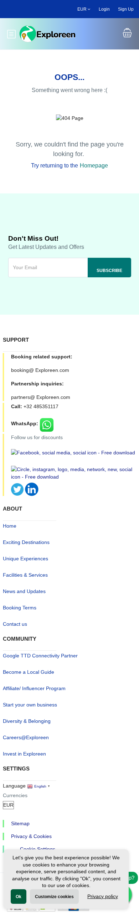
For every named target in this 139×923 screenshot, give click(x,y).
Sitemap (20, 823)
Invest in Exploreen (24, 754)
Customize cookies (54, 896)
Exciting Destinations (26, 542)
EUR (82, 9)
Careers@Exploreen (26, 737)
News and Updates (24, 591)
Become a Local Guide (28, 672)
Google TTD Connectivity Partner (40, 655)
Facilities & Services (25, 575)
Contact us (15, 624)
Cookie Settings (37, 849)
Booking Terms (19, 607)
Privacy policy (102, 896)
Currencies (15, 795)
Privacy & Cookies (31, 836)
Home (9, 526)
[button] (127, 33)
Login (104, 9)
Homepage (94, 165)
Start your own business (30, 705)
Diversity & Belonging (27, 721)
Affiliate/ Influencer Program (34, 688)
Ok (18, 896)
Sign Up (126, 9)
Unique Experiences (25, 558)
